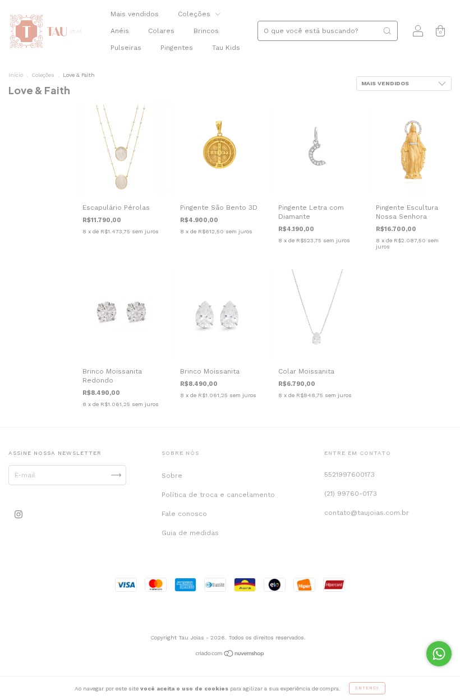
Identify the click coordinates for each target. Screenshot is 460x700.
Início (15, 75)
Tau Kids (226, 48)
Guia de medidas (190, 533)
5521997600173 (349, 474)
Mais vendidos (135, 14)
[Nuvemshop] (230, 655)
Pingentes (176, 48)
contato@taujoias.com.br (366, 513)
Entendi (367, 687)
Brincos (206, 31)
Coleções (195, 14)
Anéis (120, 31)
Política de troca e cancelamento (218, 495)
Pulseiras (126, 48)
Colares (161, 31)
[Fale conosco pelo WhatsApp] (439, 653)
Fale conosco (184, 514)
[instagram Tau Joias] (18, 515)
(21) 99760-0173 (350, 494)
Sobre (172, 476)
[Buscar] (387, 30)
